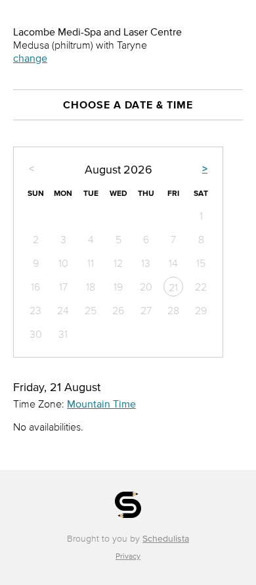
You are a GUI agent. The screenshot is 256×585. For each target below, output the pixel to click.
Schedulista (165, 539)
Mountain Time (101, 404)
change (30, 58)
